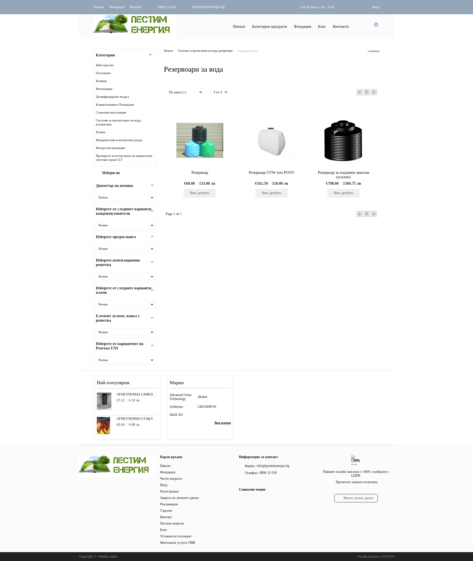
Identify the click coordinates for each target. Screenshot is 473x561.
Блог (322, 26)
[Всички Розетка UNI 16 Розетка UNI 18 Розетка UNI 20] (125, 360)
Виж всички (223, 423)
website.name (107, 556)
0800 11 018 (166, 7)
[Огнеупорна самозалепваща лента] (104, 409)
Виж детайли (199, 193)
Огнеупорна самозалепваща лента (137, 394)
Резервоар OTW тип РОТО (271, 172)
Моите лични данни (358, 498)
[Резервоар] (199, 140)
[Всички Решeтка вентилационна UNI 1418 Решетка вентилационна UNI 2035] (125, 276)
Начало (99, 7)
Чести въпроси (171, 478)
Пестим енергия (172, 523)
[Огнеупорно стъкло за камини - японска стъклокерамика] (103, 433)
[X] (250, 499)
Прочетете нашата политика (356, 482)
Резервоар (199, 172)
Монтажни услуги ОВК (177, 542)
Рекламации (169, 504)
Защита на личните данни (179, 498)
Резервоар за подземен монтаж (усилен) (343, 174)
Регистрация (169, 491)
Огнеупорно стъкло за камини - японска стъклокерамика (137, 419)
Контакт (136, 7)
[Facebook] (242, 500)
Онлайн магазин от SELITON (376, 556)
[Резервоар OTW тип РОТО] (271, 140)
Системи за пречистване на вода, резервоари (205, 50)
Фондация (116, 7)
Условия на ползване (175, 536)
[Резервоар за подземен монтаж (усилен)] (343, 140)
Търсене (166, 510)
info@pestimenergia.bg (208, 7)
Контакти (341, 26)
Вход (375, 7)
